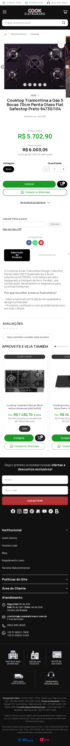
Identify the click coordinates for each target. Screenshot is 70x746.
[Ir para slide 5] (63, 346)
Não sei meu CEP (12, 229)
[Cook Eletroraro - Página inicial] (35, 12)
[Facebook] (13, 511)
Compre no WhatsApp (27, 446)
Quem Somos (9, 538)
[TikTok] (51, 511)
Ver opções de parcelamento (33, 202)
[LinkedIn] (25, 511)
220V (24, 428)
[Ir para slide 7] (67, 346)
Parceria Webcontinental (16, 567)
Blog (4, 552)
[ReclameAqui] (38, 511)
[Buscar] (63, 22)
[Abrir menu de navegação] (4, 12)
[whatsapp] (35, 243)
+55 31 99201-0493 (18, 635)
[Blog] (57, 511)
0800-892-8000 (16, 625)
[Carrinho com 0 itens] (65, 11)
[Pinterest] (32, 511)
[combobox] (30, 22)
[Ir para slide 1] (55, 346)
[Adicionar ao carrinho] (40, 438)
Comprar (18, 438)
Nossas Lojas (9, 545)
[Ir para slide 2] (57, 346)
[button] (35, 67)
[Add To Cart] (62, 184)
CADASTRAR (35, 500)
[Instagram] (19, 511)
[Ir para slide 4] (61, 346)
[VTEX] (44, 740)
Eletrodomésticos (18, 34)
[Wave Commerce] (25, 740)
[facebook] (29, 243)
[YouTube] (44, 511)
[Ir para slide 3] (59, 346)
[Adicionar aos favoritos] (41, 364)
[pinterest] (41, 243)
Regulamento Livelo (13, 560)
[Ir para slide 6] (65, 346)
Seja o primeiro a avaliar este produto (28, 337)
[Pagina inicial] (5, 34)
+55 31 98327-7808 (18, 632)
